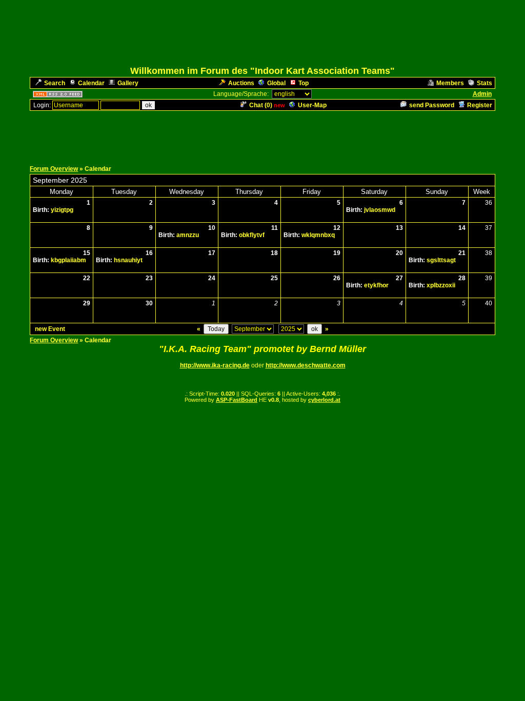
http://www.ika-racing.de (215, 365)
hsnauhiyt (128, 260)
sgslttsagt (441, 260)
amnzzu (187, 235)
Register (479, 105)
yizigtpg (62, 209)
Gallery (127, 83)
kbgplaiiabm (68, 260)
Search (54, 83)
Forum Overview (54, 168)
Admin (482, 94)
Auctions (241, 83)
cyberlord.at (324, 400)
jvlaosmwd (379, 209)
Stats (484, 83)
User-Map (312, 105)
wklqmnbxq (318, 235)
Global (276, 83)
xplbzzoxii (441, 285)
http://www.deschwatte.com (306, 365)
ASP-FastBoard (236, 400)
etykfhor (376, 285)
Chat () (260, 105)
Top (303, 83)
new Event (50, 329)
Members (450, 83)
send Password (431, 105)
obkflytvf (252, 235)
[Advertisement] (262, 135)
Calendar (91, 83)
